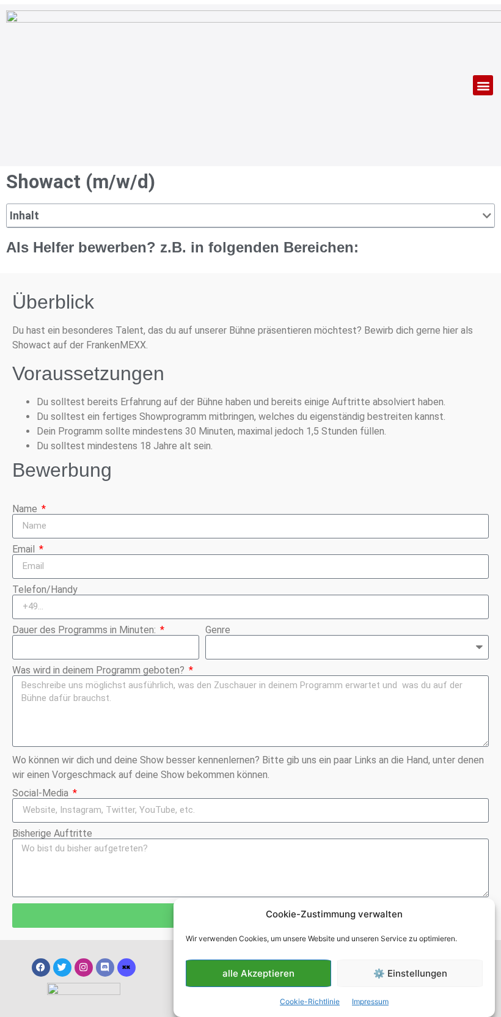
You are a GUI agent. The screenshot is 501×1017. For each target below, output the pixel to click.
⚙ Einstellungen (410, 973)
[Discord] (105, 967)
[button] (483, 85)
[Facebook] (41, 967)
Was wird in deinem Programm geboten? (99, 670)
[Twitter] (62, 967)
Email (24, 549)
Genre (217, 630)
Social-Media (41, 793)
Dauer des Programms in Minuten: (85, 630)
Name (26, 509)
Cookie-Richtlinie (310, 1001)
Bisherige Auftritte (52, 834)
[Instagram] (84, 967)
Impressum (370, 1001)
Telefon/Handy (45, 590)
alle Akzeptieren (258, 973)
